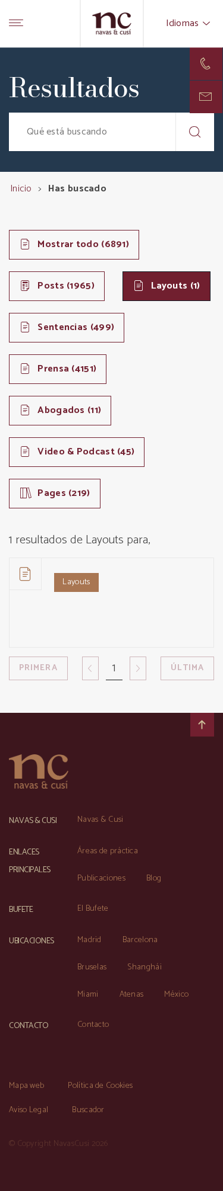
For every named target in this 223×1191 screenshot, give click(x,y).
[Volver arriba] (202, 725)
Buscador (88, 1110)
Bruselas (91, 967)
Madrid (89, 940)
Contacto (93, 1025)
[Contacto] (206, 63)
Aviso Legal (28, 1110)
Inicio (21, 189)
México (176, 994)
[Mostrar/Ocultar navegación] (16, 23)
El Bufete (93, 908)
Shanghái (144, 967)
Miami (88, 994)
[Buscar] (194, 132)
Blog (153, 878)
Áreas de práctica (107, 851)
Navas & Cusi (100, 820)
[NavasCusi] (111, 23)
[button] (206, 97)
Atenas (132, 994)
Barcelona (140, 940)
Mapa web (26, 1086)
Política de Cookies (100, 1086)
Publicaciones (101, 878)
